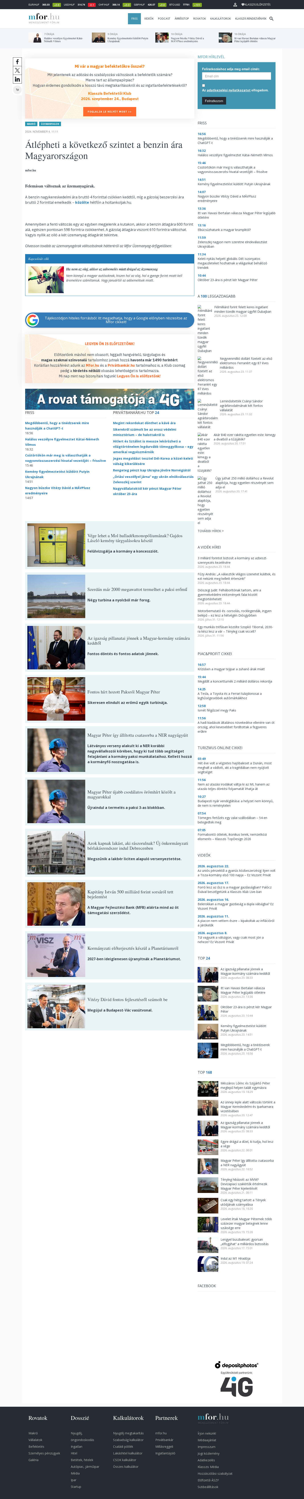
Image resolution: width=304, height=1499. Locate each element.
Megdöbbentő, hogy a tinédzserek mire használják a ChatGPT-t (245, 1047)
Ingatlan (76, 1446)
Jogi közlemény (208, 1453)
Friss (134, 19)
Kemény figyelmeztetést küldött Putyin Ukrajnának (243, 1028)
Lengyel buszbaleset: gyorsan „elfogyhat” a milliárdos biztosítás (245, 1241)
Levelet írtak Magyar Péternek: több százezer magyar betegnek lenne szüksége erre (246, 1223)
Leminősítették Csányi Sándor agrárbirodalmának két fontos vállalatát (241, 405)
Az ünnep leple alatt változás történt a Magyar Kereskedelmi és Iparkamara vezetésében (248, 1106)
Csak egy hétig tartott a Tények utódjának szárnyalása (243, 1202)
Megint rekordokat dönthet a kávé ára (144, 423)
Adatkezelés (206, 1460)
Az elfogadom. (235, 90)
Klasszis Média (208, 1467)
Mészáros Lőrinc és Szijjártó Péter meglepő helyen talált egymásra (245, 1085)
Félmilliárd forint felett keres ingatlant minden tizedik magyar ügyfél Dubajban (242, 309)
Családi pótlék (123, 1446)
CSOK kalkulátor (124, 1460)
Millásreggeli (164, 1446)
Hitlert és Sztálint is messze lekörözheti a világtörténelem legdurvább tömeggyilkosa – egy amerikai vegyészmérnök (153, 446)
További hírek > (211, 531)
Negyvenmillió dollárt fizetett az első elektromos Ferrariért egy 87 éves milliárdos (246, 363)
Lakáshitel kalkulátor (127, 1453)
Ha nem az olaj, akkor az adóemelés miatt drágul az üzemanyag (112, 269)
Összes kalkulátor (125, 1466)
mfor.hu (161, 1433)
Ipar (73, 1480)
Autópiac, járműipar (85, 1466)
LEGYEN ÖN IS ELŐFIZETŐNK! (110, 343)
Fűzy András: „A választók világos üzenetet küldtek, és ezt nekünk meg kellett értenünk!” (237, 576)
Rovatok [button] (199, 19)
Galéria (33, 1460)
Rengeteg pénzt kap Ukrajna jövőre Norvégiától (152, 470)
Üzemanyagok (50, 123)
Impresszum (206, 1447)
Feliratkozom (214, 101)
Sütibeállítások (208, 1487)
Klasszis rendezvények (250, 19)
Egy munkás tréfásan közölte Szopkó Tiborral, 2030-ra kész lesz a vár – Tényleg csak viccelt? (235, 629)
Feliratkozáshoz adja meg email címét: (231, 69)
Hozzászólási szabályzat (215, 1473)
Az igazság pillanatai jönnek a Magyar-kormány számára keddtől (245, 971)
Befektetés (36, 1446)
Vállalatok (35, 1440)
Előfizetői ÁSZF (208, 1480)
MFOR (43, 18)
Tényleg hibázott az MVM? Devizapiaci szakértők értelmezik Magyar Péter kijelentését (244, 1184)
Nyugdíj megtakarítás (128, 1433)
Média (75, 1473)
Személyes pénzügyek (44, 1453)
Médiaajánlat (207, 1440)
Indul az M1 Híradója (235, 1258)
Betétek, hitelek (82, 1460)
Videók (149, 19)
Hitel (74, 1453)
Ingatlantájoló (165, 1453)
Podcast (164, 19)
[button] (235, 4)
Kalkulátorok (220, 19)
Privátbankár (164, 1440)
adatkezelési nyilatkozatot (229, 90)
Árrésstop (182, 19)
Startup (76, 1487)
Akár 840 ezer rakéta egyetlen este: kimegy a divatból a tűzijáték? (245, 437)
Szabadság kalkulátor (128, 1440)
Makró (31, 123)
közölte (82, 202)
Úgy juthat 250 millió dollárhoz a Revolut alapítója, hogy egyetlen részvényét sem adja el (244, 482)
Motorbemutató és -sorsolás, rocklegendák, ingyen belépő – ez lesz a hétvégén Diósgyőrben (235, 613)
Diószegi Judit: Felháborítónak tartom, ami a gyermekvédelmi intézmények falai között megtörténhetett (229, 594)
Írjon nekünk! (207, 1433)
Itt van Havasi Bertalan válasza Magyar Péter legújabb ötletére (243, 990)
